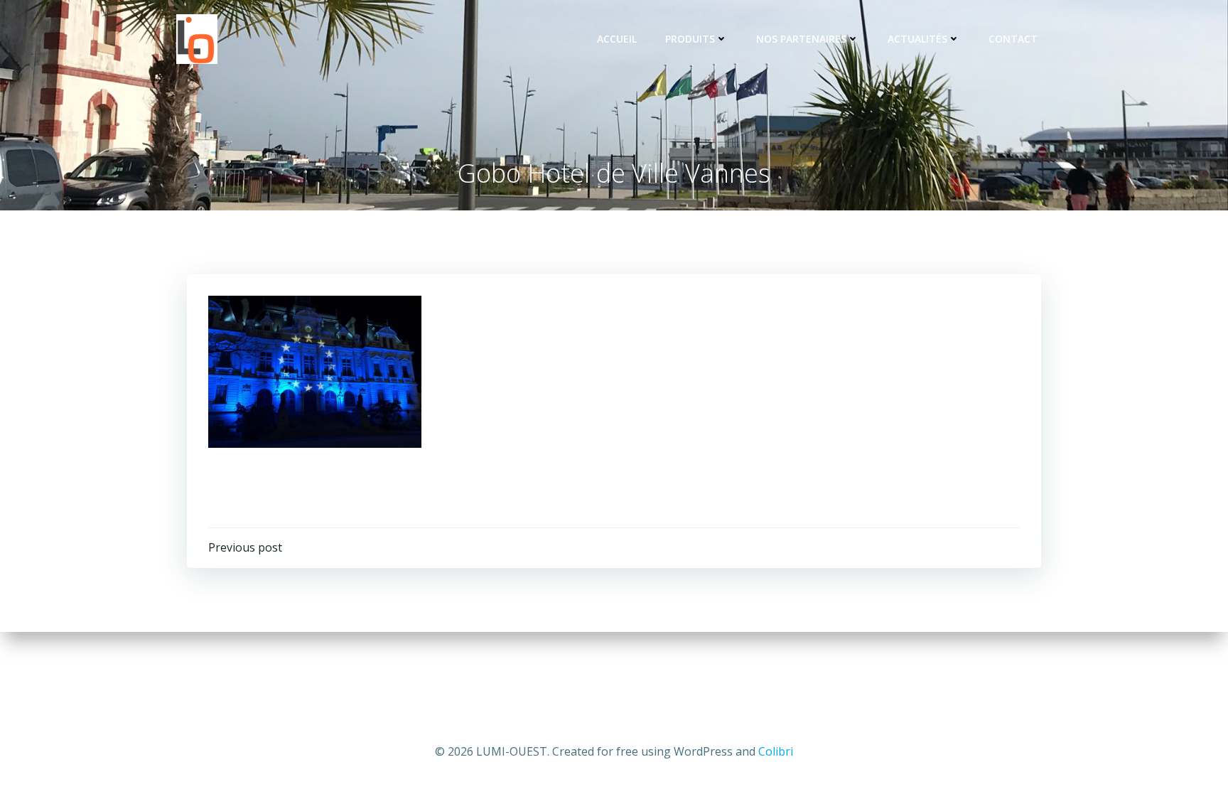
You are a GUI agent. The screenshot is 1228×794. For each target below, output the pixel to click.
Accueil (617, 38)
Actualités (917, 38)
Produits (690, 38)
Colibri (775, 751)
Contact (1013, 38)
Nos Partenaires (801, 38)
